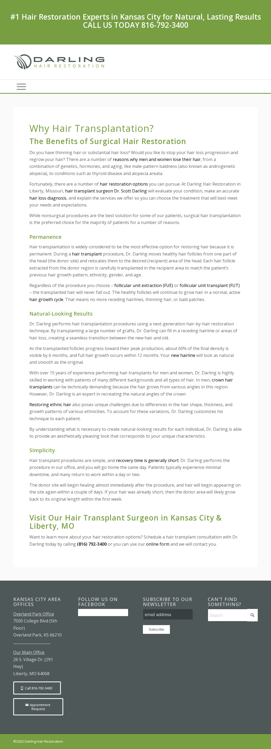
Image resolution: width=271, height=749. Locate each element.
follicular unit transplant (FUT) (210, 285)
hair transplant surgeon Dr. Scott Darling (106, 191)
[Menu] (21, 86)
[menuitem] (21, 86)
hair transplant (87, 254)
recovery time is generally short (147, 460)
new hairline (183, 355)
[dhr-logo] (60, 61)
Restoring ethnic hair (50, 404)
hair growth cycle (46, 299)
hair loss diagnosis (47, 198)
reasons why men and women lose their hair (157, 159)
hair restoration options (124, 184)
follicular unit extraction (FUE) (143, 285)
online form (157, 544)
